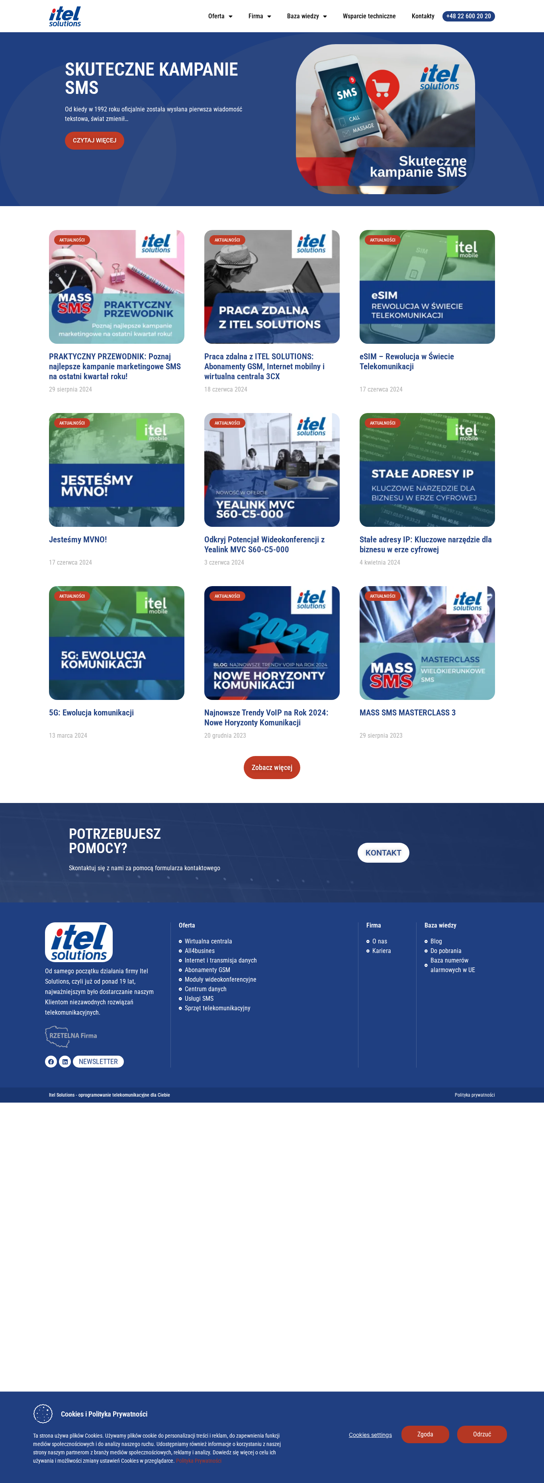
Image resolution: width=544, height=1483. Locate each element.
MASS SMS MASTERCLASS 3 (408, 712)
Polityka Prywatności (198, 1461)
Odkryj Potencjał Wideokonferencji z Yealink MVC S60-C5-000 (264, 544)
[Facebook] (51, 1062)
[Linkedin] (65, 1062)
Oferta (216, 16)
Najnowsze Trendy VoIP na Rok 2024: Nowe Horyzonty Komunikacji (266, 717)
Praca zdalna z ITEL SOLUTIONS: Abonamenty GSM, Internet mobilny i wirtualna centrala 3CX (264, 366)
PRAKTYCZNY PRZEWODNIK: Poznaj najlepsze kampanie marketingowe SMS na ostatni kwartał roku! (115, 366)
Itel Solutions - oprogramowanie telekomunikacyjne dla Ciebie (109, 1095)
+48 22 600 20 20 (468, 16)
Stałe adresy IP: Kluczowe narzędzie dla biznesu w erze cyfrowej (426, 544)
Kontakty (423, 16)
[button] (272, 767)
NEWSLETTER (98, 1061)
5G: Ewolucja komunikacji (91, 712)
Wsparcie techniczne (369, 16)
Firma (256, 16)
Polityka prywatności (475, 1095)
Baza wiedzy (303, 16)
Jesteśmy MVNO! (78, 539)
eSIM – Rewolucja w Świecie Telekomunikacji (407, 361)
